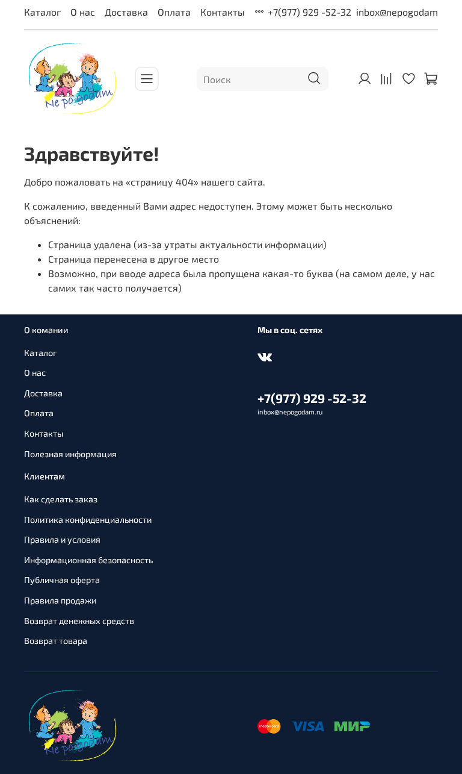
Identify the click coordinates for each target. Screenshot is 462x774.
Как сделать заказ (60, 499)
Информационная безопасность (88, 560)
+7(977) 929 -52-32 (309, 11)
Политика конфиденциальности (88, 519)
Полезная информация (70, 454)
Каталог (42, 11)
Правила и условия (62, 539)
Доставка (126, 11)
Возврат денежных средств (79, 621)
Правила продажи (60, 600)
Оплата (174, 11)
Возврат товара (55, 640)
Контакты (222, 11)
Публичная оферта (62, 580)
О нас (82, 11)
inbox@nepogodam (397, 11)
